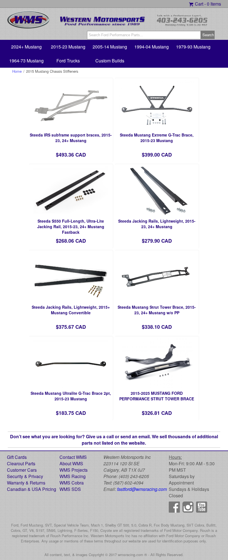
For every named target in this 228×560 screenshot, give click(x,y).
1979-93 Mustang (193, 46)
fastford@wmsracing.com (142, 489)
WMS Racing (73, 476)
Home (17, 71)
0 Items (214, 4)
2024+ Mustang (26, 46)
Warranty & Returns (26, 482)
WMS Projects (74, 470)
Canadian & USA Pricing (31, 489)
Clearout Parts (21, 463)
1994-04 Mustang (151, 46)
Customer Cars (22, 470)
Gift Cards (17, 457)
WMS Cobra (72, 482)
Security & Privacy (25, 476)
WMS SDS (70, 489)
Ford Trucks (68, 60)
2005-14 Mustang (110, 46)
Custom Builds (109, 60)
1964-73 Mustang (26, 60)
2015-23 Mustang (68, 46)
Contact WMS (73, 457)
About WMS (71, 463)
